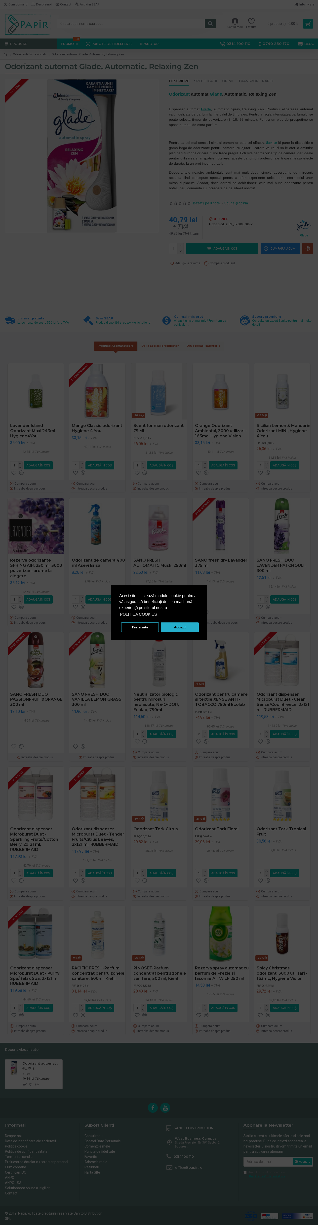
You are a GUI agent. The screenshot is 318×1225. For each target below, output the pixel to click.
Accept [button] (180, 627)
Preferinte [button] (140, 627)
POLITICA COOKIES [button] (138, 614)
